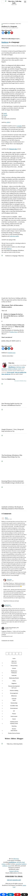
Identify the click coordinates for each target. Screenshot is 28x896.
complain (19, 126)
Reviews (14, 728)
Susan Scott (8, 605)
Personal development (14, 686)
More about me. (6, 374)
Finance (14, 713)
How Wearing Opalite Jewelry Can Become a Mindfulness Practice (12, 404)
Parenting (14, 726)
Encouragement (14, 693)
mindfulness (12, 862)
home (14, 658)
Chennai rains (13, 149)
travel (19, 369)
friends (5, 115)
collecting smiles (14, 236)
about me (14, 661)
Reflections (14, 696)
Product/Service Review (14, 733)
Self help (18, 367)
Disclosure (14, 663)
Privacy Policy (14, 665)
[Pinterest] (11, 32)
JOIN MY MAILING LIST (14, 880)
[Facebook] (3, 32)
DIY (14, 711)
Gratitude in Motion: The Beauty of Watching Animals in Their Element (13, 508)
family (5, 113)
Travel (14, 700)
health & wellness (12, 369)
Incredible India (14, 705)
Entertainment (14, 708)
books (23, 367)
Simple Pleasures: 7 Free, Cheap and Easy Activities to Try (13, 430)
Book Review (14, 730)
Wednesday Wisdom (14, 678)
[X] (6, 32)
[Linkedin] (9, 32)
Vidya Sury (9, 579)
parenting (4, 369)
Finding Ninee (13, 332)
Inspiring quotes (14, 721)
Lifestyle (14, 698)
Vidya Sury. (16, 858)
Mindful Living (11, 353)
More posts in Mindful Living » (20, 380)
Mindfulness (12, 367)
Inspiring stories (14, 723)
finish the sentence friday (7, 355)
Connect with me (14, 871)
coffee (8, 122)
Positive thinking (14, 690)
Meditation (14, 672)
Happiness (14, 683)
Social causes (14, 716)
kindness (5, 42)
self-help (19, 862)
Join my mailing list (20, 372)
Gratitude (14, 675)
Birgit (6, 517)
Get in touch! (10, 372)
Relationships (14, 703)
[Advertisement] (14, 13)
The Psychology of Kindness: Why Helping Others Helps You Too (12, 456)
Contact (14, 668)
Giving (14, 680)
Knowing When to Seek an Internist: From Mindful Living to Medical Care (13, 482)
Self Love (14, 688)
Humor (14, 719)
